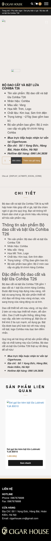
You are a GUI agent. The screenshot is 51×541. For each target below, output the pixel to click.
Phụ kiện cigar (16, 10)
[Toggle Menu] (46, 3)
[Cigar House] (12, 4)
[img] (46, 22)
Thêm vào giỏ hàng (31, 160)
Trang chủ (6, 10)
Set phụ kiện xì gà (31, 10)
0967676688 (17, 497)
